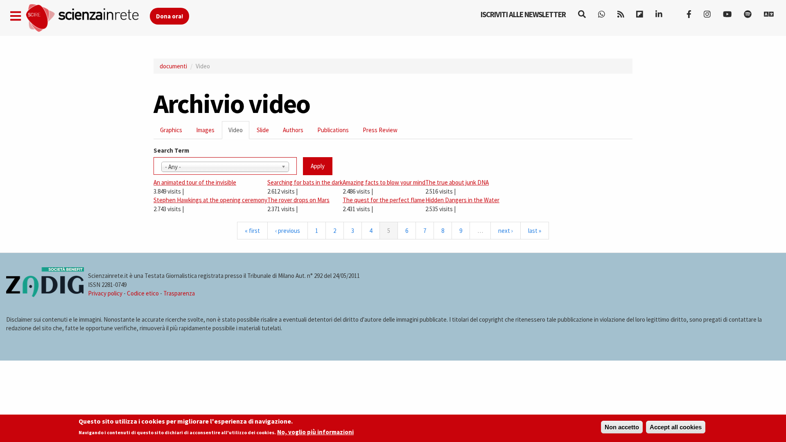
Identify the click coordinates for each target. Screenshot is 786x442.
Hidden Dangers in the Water (462, 200)
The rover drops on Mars (298, 200)
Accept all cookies (676, 427)
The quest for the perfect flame (384, 200)
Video (238, 132)
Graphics (171, 130)
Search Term (171, 150)
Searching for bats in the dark (305, 182)
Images (205, 130)
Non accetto (622, 427)
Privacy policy (105, 293)
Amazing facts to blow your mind (384, 182)
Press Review (380, 130)
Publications (333, 130)
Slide (263, 130)
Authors (293, 130)
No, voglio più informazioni (315, 432)
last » (534, 231)
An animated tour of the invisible (195, 182)
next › (505, 231)
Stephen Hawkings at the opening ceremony (210, 200)
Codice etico (143, 293)
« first (252, 231)
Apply (318, 166)
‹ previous (287, 231)
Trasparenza (179, 293)
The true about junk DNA (457, 182)
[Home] (87, 18)
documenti (173, 66)
